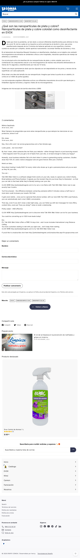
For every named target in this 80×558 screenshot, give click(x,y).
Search (4, 504)
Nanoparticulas (31, 21)
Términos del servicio (9, 507)
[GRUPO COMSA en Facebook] (45, 526)
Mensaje (5, 268)
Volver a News (41, 307)
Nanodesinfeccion (15, 21)
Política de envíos (8, 513)
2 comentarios (6, 37)
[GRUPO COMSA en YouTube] (49, 526)
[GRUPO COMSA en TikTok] (56, 526)
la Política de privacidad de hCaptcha (45, 292)
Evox (4, 21)
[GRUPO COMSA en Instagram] (41, 526)
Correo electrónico (9, 257)
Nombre (5, 246)
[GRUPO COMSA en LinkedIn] (60, 526)
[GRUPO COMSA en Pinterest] (52, 526)
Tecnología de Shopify (45, 553)
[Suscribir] (73, 449)
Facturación (6, 516)
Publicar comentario (12, 286)
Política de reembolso (9, 510)
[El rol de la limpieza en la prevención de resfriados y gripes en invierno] (17, 342)
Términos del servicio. (67, 292)
